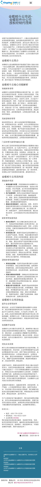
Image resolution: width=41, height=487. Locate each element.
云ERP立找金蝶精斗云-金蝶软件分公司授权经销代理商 (19, 468)
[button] (30, 2)
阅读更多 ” (6, 458)
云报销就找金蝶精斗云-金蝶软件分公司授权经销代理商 (19, 464)
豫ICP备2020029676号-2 (23, 483)
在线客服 (15, 418)
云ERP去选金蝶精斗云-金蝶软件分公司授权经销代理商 (19, 460)
